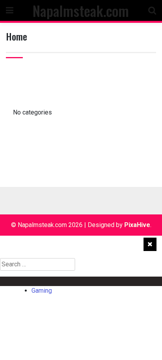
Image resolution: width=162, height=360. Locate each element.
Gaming (23, 281)
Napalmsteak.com (81, 10)
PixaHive (137, 225)
